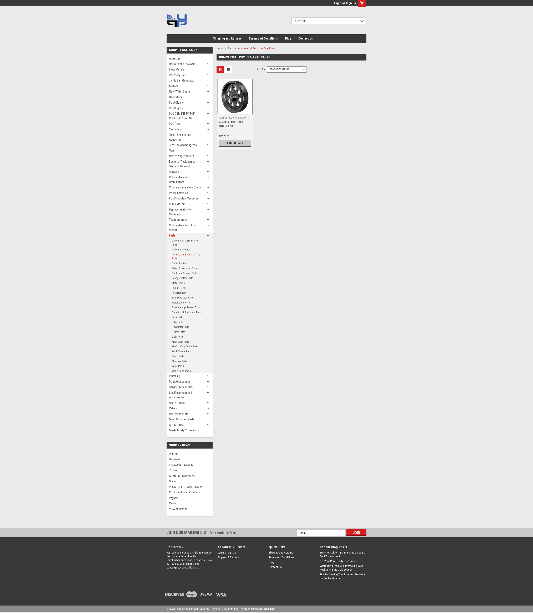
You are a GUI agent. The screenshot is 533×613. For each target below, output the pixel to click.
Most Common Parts (181, 419)
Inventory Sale (177, 75)
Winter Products (178, 414)
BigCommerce (230, 608)
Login (337, 3)
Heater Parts (178, 331)
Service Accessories (181, 387)
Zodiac (173, 470)
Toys (172, 150)
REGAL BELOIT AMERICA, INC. (187, 487)
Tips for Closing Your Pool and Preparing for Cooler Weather (343, 576)
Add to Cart (235, 143)
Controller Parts (180, 263)
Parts (172, 235)
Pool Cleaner (176, 102)
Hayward (174, 459)
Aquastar (174, 58)
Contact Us (305, 38)
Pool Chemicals (178, 193)
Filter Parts (177, 322)
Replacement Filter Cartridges (180, 212)
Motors (173, 86)
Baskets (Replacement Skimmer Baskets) (183, 164)
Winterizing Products (181, 156)
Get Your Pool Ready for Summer (338, 561)
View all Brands (178, 509)
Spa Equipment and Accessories (180, 395)
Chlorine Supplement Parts (186, 307)
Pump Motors (177, 204)
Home (220, 48)
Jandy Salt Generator (181, 80)
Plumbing (174, 376)
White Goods (177, 403)
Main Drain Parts (180, 341)
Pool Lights (176, 108)
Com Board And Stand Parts (187, 312)
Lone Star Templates (263, 608)
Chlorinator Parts (181, 249)
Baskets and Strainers (182, 64)
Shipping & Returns (228, 557)
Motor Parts (178, 283)
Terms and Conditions (263, 38)
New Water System (180, 91)
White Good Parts (181, 371)
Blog (288, 38)
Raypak (173, 498)
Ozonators (175, 97)
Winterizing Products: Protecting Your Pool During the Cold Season (341, 568)
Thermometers (178, 220)
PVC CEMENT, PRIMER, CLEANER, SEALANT (182, 116)
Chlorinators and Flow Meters (182, 227)
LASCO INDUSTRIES (181, 465)
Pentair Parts (179, 287)
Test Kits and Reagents (183, 145)
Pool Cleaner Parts (182, 351)
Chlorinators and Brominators (179, 179)
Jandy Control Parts (182, 278)
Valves (173, 408)
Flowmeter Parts (180, 326)
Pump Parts (178, 356)
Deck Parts (177, 317)
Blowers (174, 172)
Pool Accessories (180, 382)
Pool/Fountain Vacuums (183, 198)
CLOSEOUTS (176, 425)
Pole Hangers (179, 292)
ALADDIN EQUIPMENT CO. (184, 476)
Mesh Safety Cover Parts (185, 346)
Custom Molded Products (184, 492)
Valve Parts (178, 366)
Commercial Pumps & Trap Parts (186, 256)
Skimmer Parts (179, 361)
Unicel (172, 481)
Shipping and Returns (227, 38)
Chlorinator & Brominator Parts (185, 242)
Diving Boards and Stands (185, 268)
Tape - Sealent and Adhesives (180, 137)
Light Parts (177, 336)
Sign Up (351, 3)
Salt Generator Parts (182, 297)
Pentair (173, 454)
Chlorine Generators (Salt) (185, 187)
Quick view (235, 111)
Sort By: (260, 69)
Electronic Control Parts (184, 273)
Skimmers (175, 129)
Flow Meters (176, 69)
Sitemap (204, 608)
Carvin (173, 503)
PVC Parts (175, 124)
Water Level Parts (181, 302)
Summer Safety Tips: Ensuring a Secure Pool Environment (342, 554)
